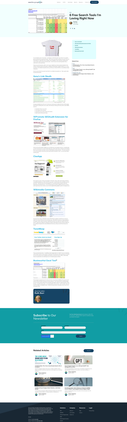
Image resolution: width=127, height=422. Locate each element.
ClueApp (37, 156)
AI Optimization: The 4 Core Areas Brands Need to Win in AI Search (83, 65)
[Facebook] (70, 28)
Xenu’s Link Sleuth (42, 76)
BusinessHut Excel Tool (44, 260)
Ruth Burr (39, 293)
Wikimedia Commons (44, 189)
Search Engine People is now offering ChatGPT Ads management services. (84, 70)
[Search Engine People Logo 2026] (35, 1)
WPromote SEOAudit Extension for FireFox (50, 118)
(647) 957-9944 (40, 420)
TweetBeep (38, 228)
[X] (72, 28)
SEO (71, 12)
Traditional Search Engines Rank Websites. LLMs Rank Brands (83, 74)
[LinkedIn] (74, 28)
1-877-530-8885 (35, 419)
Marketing (75, 72)
